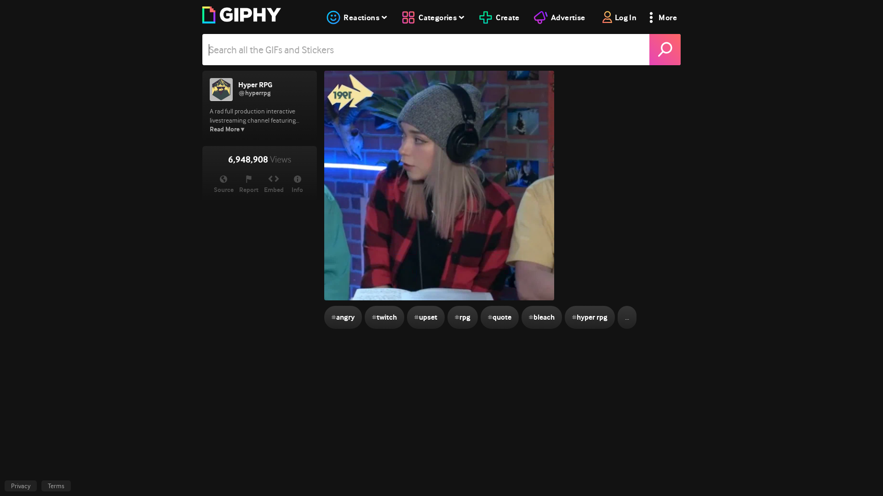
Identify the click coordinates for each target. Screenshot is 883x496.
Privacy (20, 486)
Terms (56, 486)
